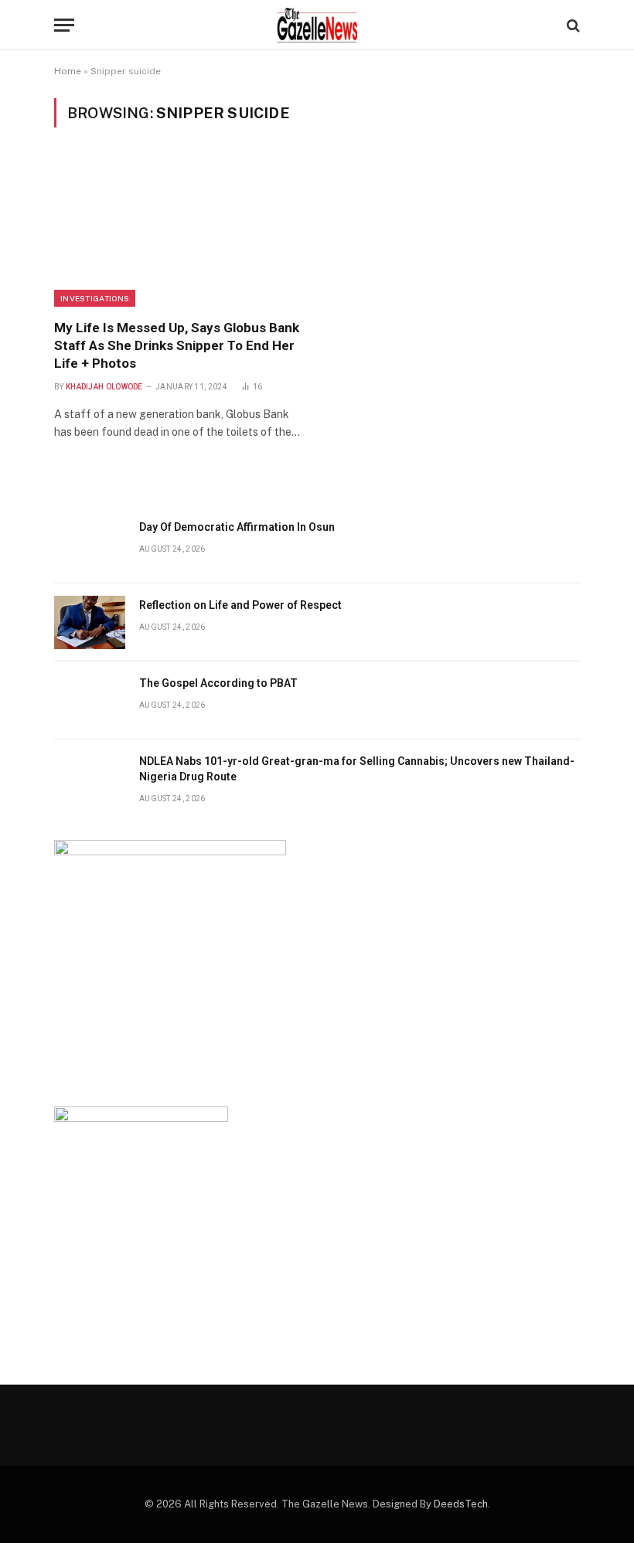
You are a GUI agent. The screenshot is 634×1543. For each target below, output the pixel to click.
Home (67, 71)
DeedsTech (461, 1504)
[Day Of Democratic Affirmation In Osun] (89, 544)
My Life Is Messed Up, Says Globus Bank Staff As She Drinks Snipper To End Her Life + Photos (176, 345)
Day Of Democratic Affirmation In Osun (237, 527)
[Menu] (64, 25)
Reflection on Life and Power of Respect (241, 605)
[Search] (572, 25)
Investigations (94, 298)
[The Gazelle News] (317, 25)
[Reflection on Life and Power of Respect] (89, 622)
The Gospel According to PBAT (218, 683)
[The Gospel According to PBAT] (89, 700)
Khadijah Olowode (104, 386)
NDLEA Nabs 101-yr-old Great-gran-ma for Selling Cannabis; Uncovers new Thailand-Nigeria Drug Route (356, 769)
